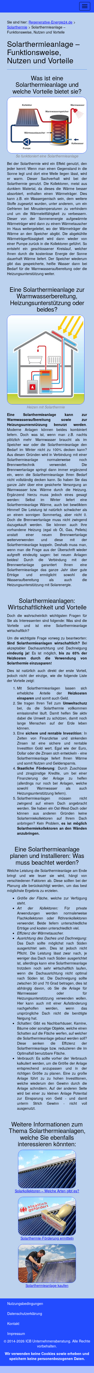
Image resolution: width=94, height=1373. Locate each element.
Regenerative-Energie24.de (50, 22)
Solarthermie (17, 27)
